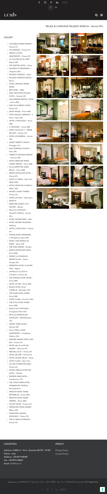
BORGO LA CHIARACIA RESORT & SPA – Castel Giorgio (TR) (18, 259)
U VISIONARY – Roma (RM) (19, 127)
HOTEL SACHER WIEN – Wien (20, 219)
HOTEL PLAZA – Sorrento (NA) (21, 299)
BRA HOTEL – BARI (16, 90)
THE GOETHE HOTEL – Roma (20, 65)
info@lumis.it (15, 464)
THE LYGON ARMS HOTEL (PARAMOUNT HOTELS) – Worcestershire (19, 386)
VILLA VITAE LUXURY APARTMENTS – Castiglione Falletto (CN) (20, 333)
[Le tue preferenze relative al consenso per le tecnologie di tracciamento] (102, 489)
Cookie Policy (61, 454)
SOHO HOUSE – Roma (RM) (20, 111)
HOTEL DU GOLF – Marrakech (21, 198)
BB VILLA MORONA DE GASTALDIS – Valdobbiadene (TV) (20, 318)
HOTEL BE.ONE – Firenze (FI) (20, 355)
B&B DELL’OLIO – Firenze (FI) (20, 352)
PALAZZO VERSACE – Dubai (20, 74)
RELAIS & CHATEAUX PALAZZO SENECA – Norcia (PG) (20, 213)
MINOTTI (12, 201)
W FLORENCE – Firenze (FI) (19, 50)
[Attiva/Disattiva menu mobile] (101, 15)
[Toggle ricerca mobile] (96, 15)
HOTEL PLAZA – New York (19, 361)
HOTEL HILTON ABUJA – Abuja (21, 358)
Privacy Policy (61, 450)
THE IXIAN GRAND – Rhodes (20, 247)
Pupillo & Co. (94, 482)
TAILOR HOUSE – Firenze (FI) (20, 404)
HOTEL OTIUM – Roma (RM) (20, 284)
